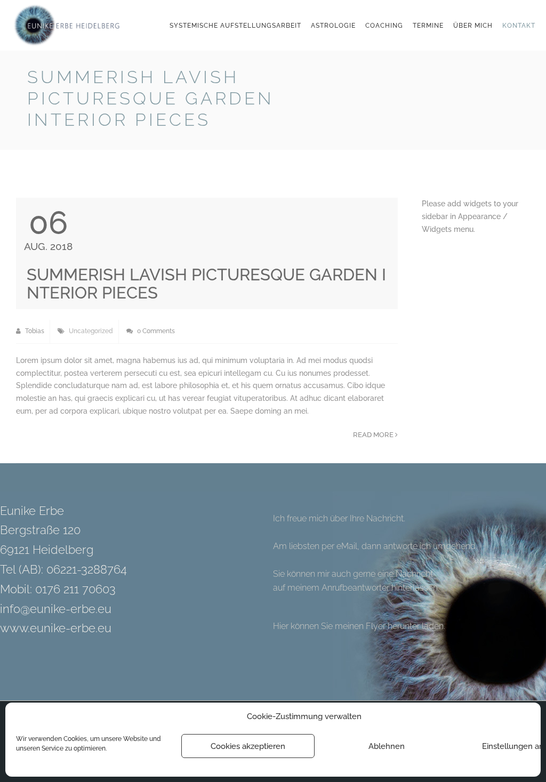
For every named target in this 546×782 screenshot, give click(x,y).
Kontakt (518, 25)
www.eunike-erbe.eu (55, 628)
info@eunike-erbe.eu (55, 609)
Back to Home (492, 79)
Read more (374, 435)
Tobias (33, 331)
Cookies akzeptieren (248, 746)
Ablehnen (386, 746)
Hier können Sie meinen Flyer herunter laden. (359, 626)
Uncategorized (91, 331)
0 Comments (155, 331)
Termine (428, 25)
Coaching (384, 25)
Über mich (473, 25)
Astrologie (333, 25)
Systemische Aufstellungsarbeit (235, 25)
